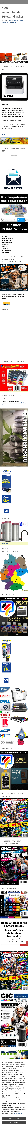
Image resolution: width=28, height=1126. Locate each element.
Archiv (14, 22)
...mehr (4, 134)
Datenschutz (18, 1113)
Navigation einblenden (7, 2)
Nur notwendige (14, 1118)
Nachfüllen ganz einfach (16, 20)
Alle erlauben (14, 1122)
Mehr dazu (5, 543)
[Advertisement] (14, 38)
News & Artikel (6, 22)
